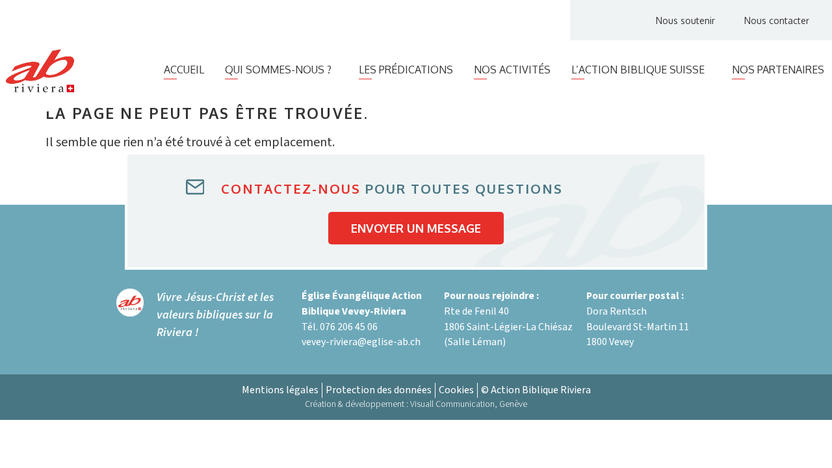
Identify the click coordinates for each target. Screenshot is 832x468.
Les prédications (406, 69)
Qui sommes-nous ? (278, 69)
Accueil (184, 69)
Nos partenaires (778, 69)
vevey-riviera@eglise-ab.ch (361, 342)
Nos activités (512, 69)
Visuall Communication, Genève (468, 404)
